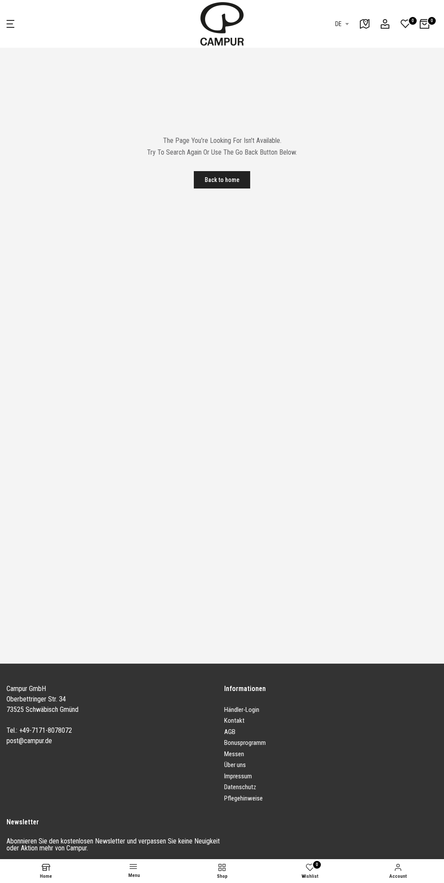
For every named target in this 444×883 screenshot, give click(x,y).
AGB (229, 732)
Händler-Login (241, 710)
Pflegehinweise (243, 798)
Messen (234, 754)
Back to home (222, 179)
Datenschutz (240, 787)
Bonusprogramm (245, 743)
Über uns (235, 765)
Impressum (238, 776)
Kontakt (234, 720)
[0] (405, 24)
